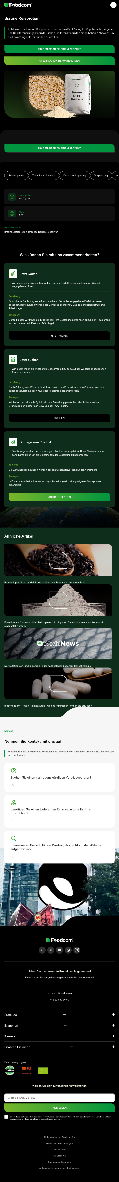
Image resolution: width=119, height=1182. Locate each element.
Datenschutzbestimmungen (59, 1143)
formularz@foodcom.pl (59, 993)
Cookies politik (59, 1149)
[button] (59, 777)
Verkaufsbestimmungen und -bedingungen (59, 1167)
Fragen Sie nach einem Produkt (59, 49)
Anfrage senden (59, 497)
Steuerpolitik (59, 1155)
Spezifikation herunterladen (59, 60)
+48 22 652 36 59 (59, 999)
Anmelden (60, 1107)
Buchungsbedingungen (59, 1161)
